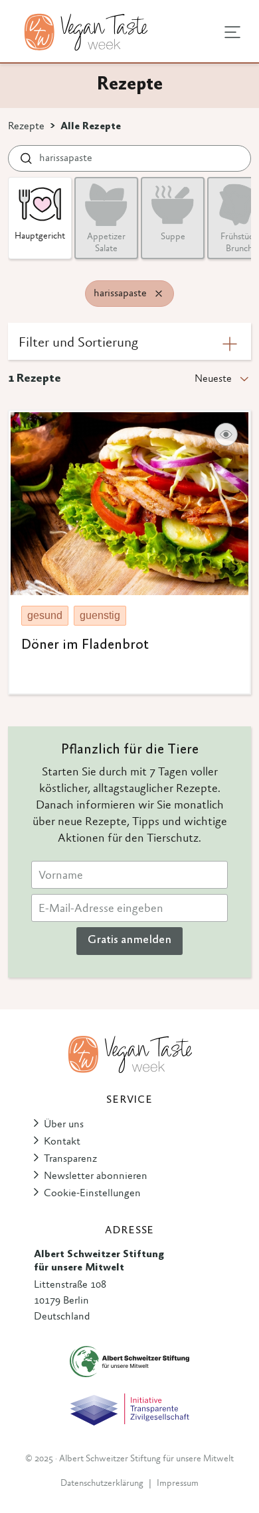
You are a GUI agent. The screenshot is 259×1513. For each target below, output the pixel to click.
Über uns (64, 1124)
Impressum (178, 1483)
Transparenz (70, 1159)
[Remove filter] (158, 293)
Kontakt (62, 1142)
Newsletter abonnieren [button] (95, 1176)
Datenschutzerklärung (101, 1483)
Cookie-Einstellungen (92, 1193)
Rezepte (26, 126)
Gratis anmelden (129, 940)
